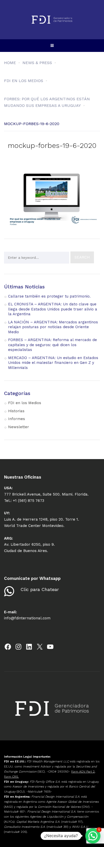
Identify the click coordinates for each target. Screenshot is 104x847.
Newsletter (18, 427)
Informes (16, 419)
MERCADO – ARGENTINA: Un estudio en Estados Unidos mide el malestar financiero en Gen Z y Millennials (53, 363)
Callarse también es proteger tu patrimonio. (49, 296)
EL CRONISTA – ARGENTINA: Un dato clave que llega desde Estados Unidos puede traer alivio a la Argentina (52, 309)
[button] (92, 835)
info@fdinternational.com (27, 618)
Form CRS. (11, 776)
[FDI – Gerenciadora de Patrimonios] (52, 19)
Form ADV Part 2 (83, 771)
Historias (16, 411)
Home (10, 62)
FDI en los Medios (24, 403)
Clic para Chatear (39, 589)
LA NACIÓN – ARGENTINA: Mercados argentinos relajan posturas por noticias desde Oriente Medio (53, 327)
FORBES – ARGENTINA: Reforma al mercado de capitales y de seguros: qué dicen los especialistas (52, 345)
